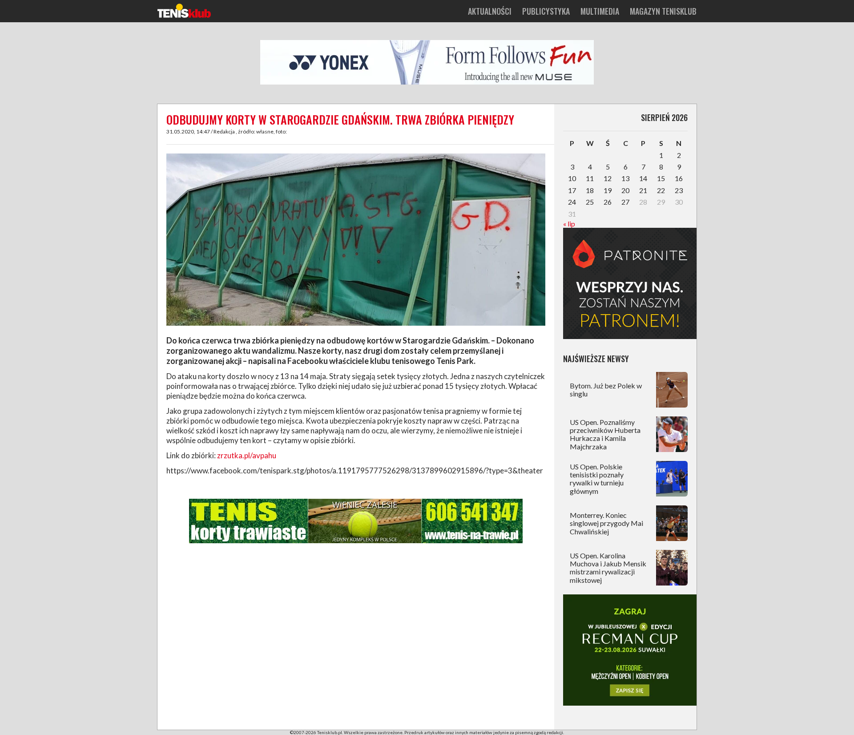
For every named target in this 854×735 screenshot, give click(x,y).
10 (572, 178)
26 (608, 202)
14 (643, 178)
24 (572, 202)
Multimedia (599, 11)
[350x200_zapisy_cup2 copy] (630, 703)
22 (661, 190)
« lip (569, 223)
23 (679, 190)
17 (572, 190)
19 (608, 190)
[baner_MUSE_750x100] (427, 82)
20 (625, 190)
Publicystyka (546, 11)
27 (625, 202)
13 (625, 178)
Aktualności (490, 11)
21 (643, 190)
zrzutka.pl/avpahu (246, 455)
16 (679, 178)
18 (590, 190)
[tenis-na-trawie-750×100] (356, 541)
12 (608, 178)
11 (590, 178)
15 (661, 178)
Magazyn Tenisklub (663, 11)
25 (590, 202)
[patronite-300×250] (630, 336)
